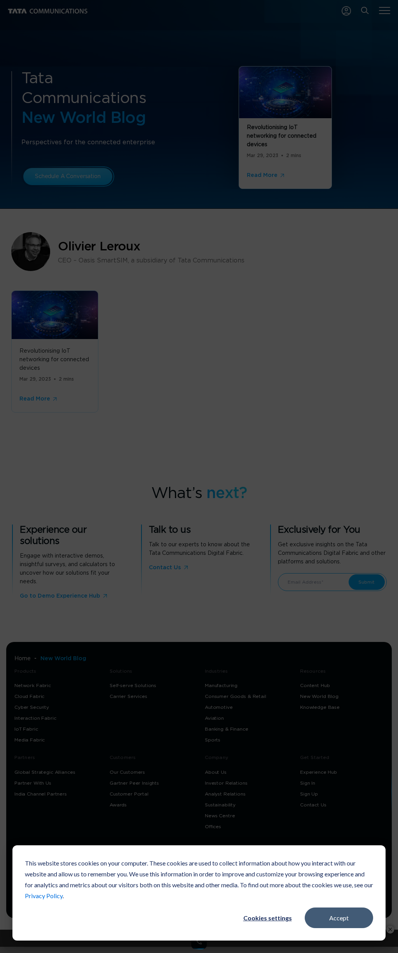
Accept (339, 918)
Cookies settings (267, 918)
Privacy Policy (44, 895)
